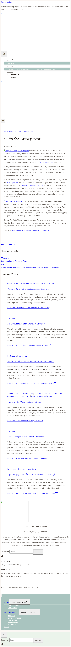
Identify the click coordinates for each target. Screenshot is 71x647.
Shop (6, 629)
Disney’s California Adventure (32, 185)
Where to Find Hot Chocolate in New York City (28, 288)
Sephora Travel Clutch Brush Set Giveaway (26, 323)
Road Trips (21, 469)
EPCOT (41, 230)
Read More (28, 308)
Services (12, 625)
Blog (6, 627)
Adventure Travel (13, 394)
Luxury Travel (25, 396)
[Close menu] (1, 595)
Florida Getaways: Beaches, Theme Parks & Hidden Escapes (31, 69)
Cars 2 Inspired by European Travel (14, 260)
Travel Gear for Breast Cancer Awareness (25, 436)
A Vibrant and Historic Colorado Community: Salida (30, 361)
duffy (35, 230)
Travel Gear (18, 132)
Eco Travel (48, 394)
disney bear (17, 230)
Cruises (10, 72)
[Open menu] (3, 121)
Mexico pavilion (12, 183)
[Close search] (4, 635)
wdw (46, 230)
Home (6, 602)
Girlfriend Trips (12, 396)
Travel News (28, 132)
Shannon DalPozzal (8, 244)
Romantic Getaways (48, 283)
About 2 (11, 616)
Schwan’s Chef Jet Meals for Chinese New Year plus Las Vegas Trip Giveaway (30, 266)
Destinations (24, 283)
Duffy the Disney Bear (45, 162)
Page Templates (11, 612)
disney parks (27, 230)
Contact (11, 63)
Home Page (12, 608)
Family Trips (12, 77)
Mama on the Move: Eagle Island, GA (24, 402)
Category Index (15, 618)
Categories (5, 565)
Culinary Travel (13, 74)
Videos (49, 396)
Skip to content (6, 2)
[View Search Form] (4, 54)
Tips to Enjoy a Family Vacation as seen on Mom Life (31, 474)
